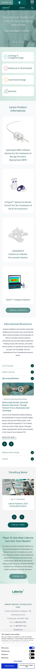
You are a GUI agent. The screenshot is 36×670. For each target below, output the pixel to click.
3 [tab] (19, 41)
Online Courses (8, 372)
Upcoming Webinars (10, 378)
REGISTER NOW (8, 437)
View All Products (18, 310)
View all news (18, 525)
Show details (18, 661)
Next (11, 444)
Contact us (6, 2)
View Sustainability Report (17, 31)
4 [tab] (22, 41)
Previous (4, 444)
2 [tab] (16, 41)
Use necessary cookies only (26, 666)
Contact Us (18, 576)
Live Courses (7, 366)
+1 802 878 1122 (19, 626)
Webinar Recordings (10, 452)
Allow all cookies (9, 666)
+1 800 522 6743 (19, 622)
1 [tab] (13, 41)
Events (5, 459)
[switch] (32, 651)
